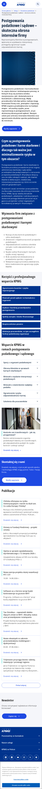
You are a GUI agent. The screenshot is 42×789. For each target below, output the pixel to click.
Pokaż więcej (21, 685)
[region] (21, 775)
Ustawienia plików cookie (21, 779)
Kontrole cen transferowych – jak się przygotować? (19, 433)
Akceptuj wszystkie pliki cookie (21, 785)
